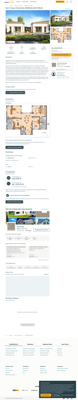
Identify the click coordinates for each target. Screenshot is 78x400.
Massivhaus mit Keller (45, 350)
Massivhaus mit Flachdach (29, 350)
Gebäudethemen (13, 344)
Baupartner (25, 1)
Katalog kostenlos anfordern (41, 229)
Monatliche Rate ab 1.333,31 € (57, 51)
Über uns (8, 368)
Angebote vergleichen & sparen (14, 201)
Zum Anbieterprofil (45, 209)
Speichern (68, 8)
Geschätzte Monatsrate (16, 182)
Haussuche (42, 368)
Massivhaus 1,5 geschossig (11, 350)
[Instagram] (71, 398)
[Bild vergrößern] (48, 135)
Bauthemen (30, 344)
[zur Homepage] (7, 5)
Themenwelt (33, 1)
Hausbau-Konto (43, 372)
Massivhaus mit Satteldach (29, 348)
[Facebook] (64, 398)
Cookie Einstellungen (10, 374)
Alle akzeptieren (45, 395)
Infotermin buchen (61, 370)
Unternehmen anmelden (62, 368)
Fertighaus (59, 348)
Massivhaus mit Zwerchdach (46, 348)
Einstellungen (57, 395)
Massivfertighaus (44, 355)
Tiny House (59, 355)
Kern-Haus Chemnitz (19, 5)
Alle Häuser (46, 274)
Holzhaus (59, 350)
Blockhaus (59, 353)
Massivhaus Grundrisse (11, 348)
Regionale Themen (47, 344)
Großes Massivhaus (10, 355)
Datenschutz (26, 368)
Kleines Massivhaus (10, 353)
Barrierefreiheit (9, 370)
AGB (24, 372)
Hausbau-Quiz (60, 1)
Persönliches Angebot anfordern (63, 77)
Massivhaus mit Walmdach (29, 355)
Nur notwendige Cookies (68, 395)
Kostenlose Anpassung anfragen (14, 147)
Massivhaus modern (44, 353)
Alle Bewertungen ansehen (43, 259)
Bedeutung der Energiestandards (12, 160)
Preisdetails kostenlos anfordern (61, 54)
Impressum (25, 370)
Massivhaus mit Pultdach (28, 353)
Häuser (18, 1)
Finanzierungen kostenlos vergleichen (19, 186)
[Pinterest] (67, 398)
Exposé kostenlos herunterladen (16, 92)
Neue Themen (65, 344)
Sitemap (7, 372)
